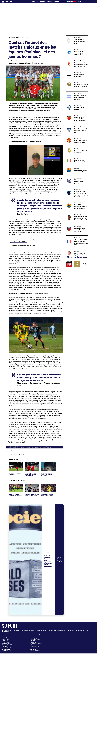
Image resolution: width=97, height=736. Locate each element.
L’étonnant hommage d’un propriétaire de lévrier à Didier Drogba (77, 213)
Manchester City (34, 646)
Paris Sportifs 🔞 (41, 1)
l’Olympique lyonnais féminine (21, 287)
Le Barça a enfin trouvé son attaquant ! (76, 166)
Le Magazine (57, 1)
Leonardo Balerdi (6, 647)
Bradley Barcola (6, 640)
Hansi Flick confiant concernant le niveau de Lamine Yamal (77, 202)
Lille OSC (32, 640)
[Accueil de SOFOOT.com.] (18, 1)
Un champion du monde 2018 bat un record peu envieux (75, 114)
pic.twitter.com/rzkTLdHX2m (18, 242)
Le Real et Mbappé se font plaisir (74, 146)
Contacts (16, 630)
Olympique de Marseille (36, 643)
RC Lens (32, 645)
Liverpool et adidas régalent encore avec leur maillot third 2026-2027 (31, 486)
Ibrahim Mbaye (6, 643)
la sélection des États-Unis (40, 287)
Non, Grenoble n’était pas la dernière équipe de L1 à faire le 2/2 (75, 60)
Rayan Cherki (5, 642)
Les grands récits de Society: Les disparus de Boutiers (46, 464)
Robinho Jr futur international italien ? (76, 156)
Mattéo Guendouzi (6, 638)
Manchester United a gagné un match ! (76, 137)
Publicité (72, 630)
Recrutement (7, 631)
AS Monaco (33, 649)
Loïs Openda (5, 646)
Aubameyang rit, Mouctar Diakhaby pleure (77, 36)
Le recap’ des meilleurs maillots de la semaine (75, 81)
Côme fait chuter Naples (72, 103)
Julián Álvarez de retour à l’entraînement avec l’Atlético (77, 225)
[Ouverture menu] (3, 1)
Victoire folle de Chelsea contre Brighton (76, 176)
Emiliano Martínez (6, 650)
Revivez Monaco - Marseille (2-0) (74, 71)
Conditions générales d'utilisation (57, 630)
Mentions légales (41, 630)
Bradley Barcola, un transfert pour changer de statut (15, 486)
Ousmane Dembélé (7, 645)
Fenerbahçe (33, 642)
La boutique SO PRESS (28, 630)
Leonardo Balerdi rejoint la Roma (74, 249)
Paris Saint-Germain (35, 639)
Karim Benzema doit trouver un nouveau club (77, 126)
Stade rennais (33, 647)
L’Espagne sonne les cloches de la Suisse (14, 464)
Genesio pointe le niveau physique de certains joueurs (76, 48)
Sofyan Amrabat (6, 649)
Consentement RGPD (82, 630)
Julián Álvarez (5, 639)
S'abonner (49, 1)
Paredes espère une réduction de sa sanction (75, 93)
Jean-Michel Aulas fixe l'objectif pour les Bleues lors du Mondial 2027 (76, 237)
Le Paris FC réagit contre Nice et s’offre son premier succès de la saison (76, 188)
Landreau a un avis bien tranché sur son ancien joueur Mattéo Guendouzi (48, 486)
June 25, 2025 (31, 245)
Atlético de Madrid (35, 650)
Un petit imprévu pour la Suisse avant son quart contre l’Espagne (31, 464)
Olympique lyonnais (35, 638)
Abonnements (7, 630)
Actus (33, 1)
